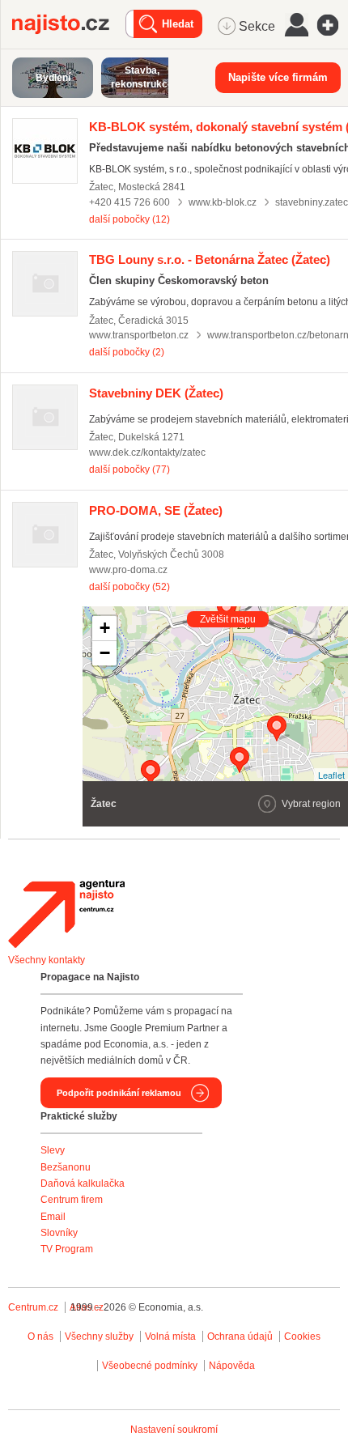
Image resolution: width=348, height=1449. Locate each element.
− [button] (105, 653)
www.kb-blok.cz (223, 202)
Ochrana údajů (240, 1336)
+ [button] (105, 628)
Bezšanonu (65, 1167)
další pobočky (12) (129, 219)
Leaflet (331, 774)
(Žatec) (209, 259)
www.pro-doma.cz (128, 570)
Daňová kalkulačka (82, 1183)
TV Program (66, 1249)
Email (53, 1216)
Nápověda (232, 1365)
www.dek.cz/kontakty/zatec (147, 452)
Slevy (52, 1150)
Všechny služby (100, 1336)
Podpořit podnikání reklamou (119, 1093)
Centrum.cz (33, 1307)
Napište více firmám (278, 77)
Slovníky (59, 1233)
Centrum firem (71, 1199)
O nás (40, 1336)
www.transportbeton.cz (139, 335)
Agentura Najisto (66, 914)
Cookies (302, 1336)
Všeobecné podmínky (149, 1365)
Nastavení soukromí (174, 1429)
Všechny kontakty (46, 960)
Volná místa (170, 1336)
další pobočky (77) (129, 469)
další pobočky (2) (126, 352)
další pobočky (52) (129, 587)
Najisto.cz (68, 24)
